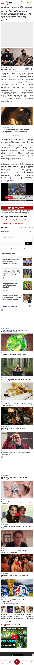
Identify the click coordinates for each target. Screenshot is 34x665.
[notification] (31, 2)
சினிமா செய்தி (11, 604)
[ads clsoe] (33, 655)
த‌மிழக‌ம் (28, 7)
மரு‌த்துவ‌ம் (6, 223)
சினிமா (25, 220)
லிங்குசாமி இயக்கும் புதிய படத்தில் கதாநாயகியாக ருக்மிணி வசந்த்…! (16, 212)
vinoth (10, 68)
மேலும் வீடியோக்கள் (10, 625)
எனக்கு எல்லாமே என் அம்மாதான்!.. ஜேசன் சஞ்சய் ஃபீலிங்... (6, 616)
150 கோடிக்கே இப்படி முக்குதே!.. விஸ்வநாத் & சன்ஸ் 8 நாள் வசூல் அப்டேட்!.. (19, 616)
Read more (8, 197)
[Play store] (27, 2)
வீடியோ (7, 622)
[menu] (3, 2)
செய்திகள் (5, 7)
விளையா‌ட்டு (17, 7)
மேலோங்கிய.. (18, 223)
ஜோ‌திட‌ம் (16, 220)
